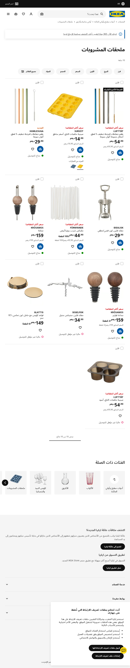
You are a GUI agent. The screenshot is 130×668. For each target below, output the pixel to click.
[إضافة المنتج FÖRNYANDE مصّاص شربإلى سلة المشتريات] (80, 246)
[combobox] (75, 14)
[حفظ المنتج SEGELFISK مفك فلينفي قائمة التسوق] (80, 327)
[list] (65, 483)
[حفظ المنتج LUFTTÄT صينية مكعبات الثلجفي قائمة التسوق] (120, 416)
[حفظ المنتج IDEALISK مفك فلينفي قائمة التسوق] (112, 243)
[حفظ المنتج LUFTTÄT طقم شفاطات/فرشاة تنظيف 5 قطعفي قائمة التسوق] (112, 153)
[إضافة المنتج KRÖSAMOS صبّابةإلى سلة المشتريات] (40, 246)
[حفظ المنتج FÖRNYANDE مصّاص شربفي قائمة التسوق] (72, 246)
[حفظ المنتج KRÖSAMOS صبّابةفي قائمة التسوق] (32, 246)
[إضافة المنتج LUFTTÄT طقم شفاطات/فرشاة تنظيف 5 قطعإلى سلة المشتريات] (120, 153)
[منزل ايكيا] (117, 14)
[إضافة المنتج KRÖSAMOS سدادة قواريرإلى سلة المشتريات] (120, 331)
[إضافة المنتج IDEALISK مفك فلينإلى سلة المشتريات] (120, 243)
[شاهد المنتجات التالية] (5, 483)
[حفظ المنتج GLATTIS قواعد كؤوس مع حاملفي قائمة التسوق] (40, 330)
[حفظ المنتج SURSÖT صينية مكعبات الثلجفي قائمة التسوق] (72, 150)
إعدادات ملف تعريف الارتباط (108, 656)
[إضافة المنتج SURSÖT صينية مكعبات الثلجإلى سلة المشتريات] (80, 150)
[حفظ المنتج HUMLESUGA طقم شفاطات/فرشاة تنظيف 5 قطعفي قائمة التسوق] (32, 149)
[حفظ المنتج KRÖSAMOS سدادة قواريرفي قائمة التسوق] (112, 331)
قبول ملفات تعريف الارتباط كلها (106, 648)
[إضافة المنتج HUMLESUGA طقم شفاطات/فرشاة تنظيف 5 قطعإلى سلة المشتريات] (40, 149)
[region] (90, 633)
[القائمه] (8, 14)
